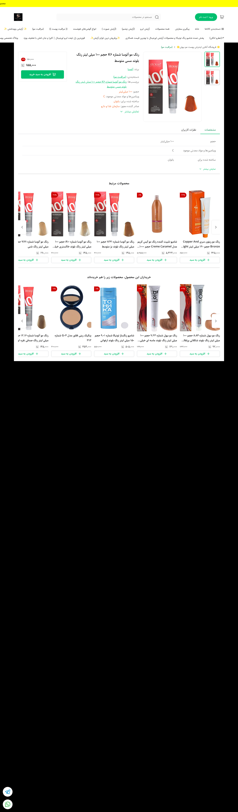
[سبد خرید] (222, 17)
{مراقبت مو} (166, 47)
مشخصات (210, 130)
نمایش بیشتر (209, 169)
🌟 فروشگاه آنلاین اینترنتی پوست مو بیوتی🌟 (198, 47)
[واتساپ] (8, 804)
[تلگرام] (8, 792)
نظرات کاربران (188, 130)
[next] (22, 227)
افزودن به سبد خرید (40, 74)
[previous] (216, 227)
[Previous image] (148, 87)
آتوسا (130, 69)
